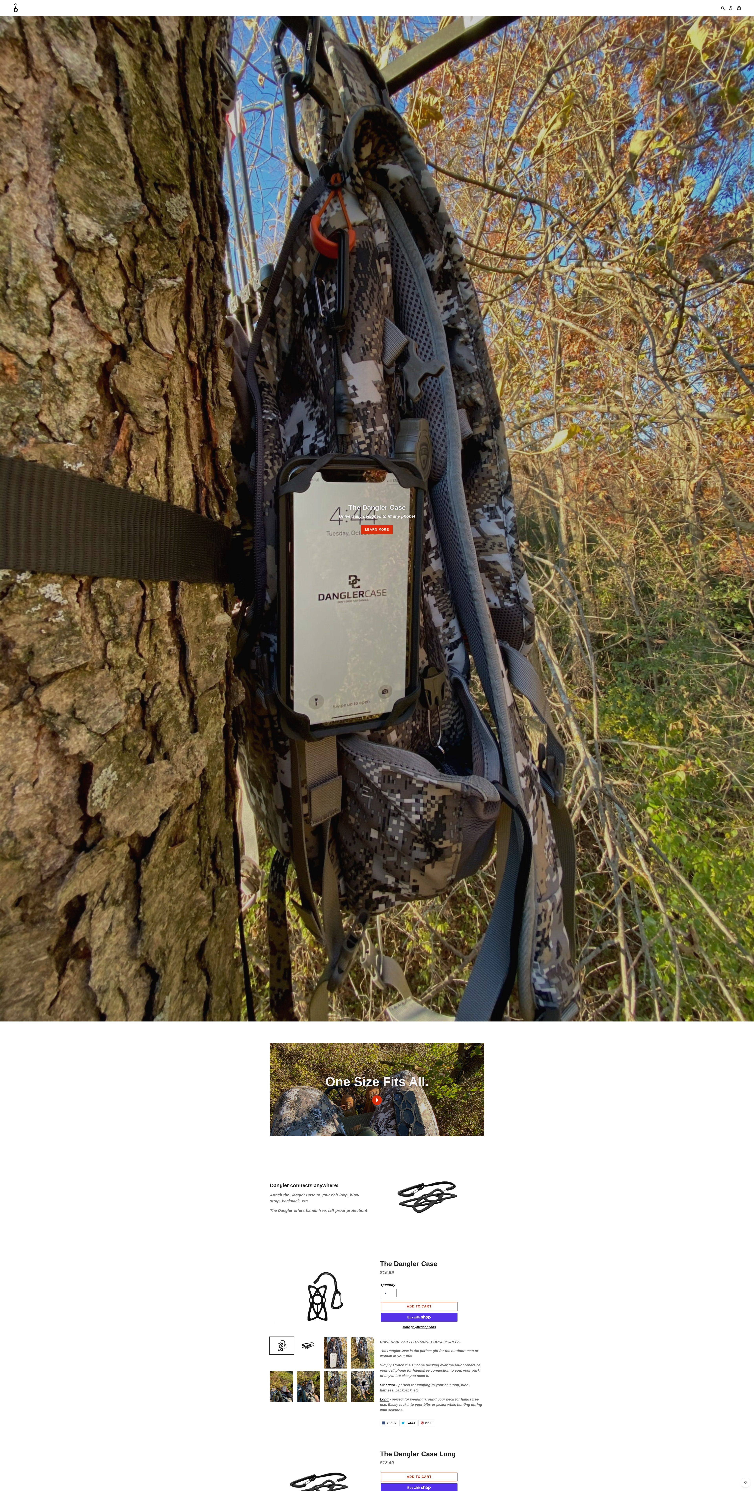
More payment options (419, 1327)
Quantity (388, 1285)
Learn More (377, 529)
